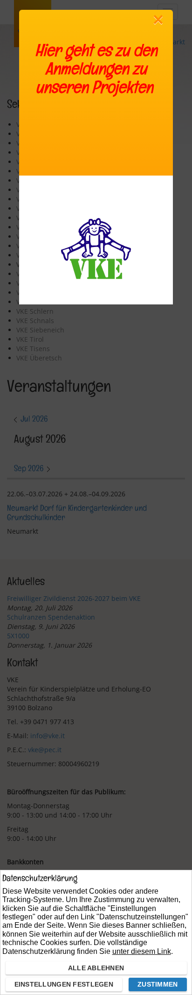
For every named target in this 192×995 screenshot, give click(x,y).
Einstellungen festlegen (63, 984)
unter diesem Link (141, 951)
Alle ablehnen (96, 968)
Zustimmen (157, 984)
